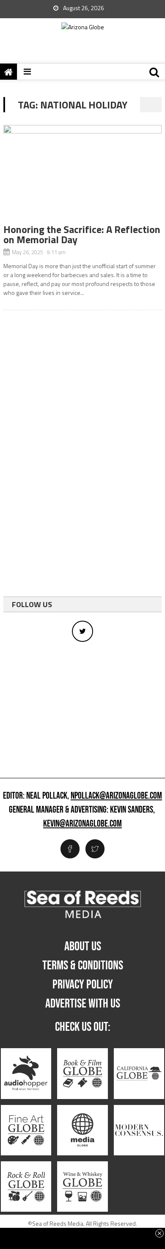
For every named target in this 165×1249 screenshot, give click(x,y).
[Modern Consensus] (139, 1130)
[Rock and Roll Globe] (26, 1186)
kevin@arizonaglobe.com (82, 824)
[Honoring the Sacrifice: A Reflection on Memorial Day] (82, 174)
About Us (82, 946)
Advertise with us (82, 1003)
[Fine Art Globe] (26, 1130)
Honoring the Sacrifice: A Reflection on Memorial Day (81, 234)
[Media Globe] (82, 1130)
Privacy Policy (82, 984)
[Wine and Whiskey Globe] (82, 1186)
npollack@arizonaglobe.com (116, 796)
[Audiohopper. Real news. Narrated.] (26, 1073)
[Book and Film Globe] (82, 1073)
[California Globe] (139, 1073)
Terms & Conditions (82, 965)
